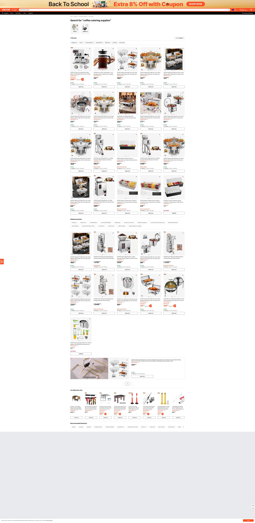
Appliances (75, 16)
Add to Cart (81, 86)
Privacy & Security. (49, 520)
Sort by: (177, 38)
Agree (248, 520)
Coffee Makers (91, 16)
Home (71, 16)
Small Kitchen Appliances (83, 16)
